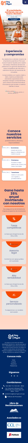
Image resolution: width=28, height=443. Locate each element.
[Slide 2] (14, 42)
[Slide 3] (16, 42)
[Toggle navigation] (25, 2)
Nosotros (13, 364)
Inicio (13, 360)
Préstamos (13, 366)
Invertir (13, 362)
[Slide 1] (12, 42)
